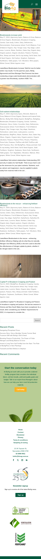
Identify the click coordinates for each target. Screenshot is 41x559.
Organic (8, 137)
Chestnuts (3, 124)
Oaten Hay (26, 50)
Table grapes (13, 61)
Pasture (28, 53)
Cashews (33, 121)
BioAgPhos (28, 119)
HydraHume (25, 218)
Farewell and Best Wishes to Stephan (13, 348)
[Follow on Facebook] (13, 460)
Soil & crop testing (22, 55)
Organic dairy (35, 50)
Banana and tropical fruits (31, 116)
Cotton (16, 42)
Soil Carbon (16, 58)
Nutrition (19, 50)
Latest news (13, 132)
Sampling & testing (20, 442)
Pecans (27, 140)
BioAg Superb (19, 119)
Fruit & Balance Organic (19, 215)
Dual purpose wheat (18, 45)
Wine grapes (34, 61)
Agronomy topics (16, 37)
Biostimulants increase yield (11, 35)
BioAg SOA (9, 119)
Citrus (10, 124)
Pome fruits (4, 142)
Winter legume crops (17, 63)
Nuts (30, 134)
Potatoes (12, 142)
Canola (2, 42)
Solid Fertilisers (33, 292)
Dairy (21, 42)
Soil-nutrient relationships (10, 112)
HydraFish (16, 218)
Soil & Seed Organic (26, 147)
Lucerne (7, 50)
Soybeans (31, 58)
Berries (2, 119)
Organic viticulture (18, 53)
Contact (21, 432)
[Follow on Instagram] (22, 460)
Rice (1, 55)
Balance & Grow (28, 37)
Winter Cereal (5, 63)
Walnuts (32, 153)
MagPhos (13, 134)
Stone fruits (27, 150)
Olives (2, 137)
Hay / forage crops (20, 48)
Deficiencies (28, 42)
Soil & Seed (33, 55)
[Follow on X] (18, 460)
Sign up (21, 495)
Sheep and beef (9, 55)
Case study (9, 42)
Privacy (20, 437)
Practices (35, 53)
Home (20, 429)
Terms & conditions (20, 440)
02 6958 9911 (20, 454)
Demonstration (5, 45)
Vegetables (17, 153)
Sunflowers (4, 61)
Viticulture (25, 61)
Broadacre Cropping (28, 40)
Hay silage (31, 48)
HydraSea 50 (34, 218)
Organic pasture (5, 53)
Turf (19, 61)
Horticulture (4, 132)
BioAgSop (36, 119)
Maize (13, 50)
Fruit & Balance (31, 45)
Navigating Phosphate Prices (10, 330)
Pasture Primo (19, 140)
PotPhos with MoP (22, 142)
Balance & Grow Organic (13, 116)
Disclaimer (20, 435)
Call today (20, 389)
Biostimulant (16, 40)
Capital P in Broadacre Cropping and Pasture (17, 282)
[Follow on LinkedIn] (26, 460)
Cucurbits (21, 124)
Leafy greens (22, 132)
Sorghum (24, 58)
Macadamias (4, 134)
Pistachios (33, 140)
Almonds (26, 114)
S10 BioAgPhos (20, 145)
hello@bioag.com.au (20, 456)
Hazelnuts (31, 129)
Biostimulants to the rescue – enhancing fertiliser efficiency (19, 204)
